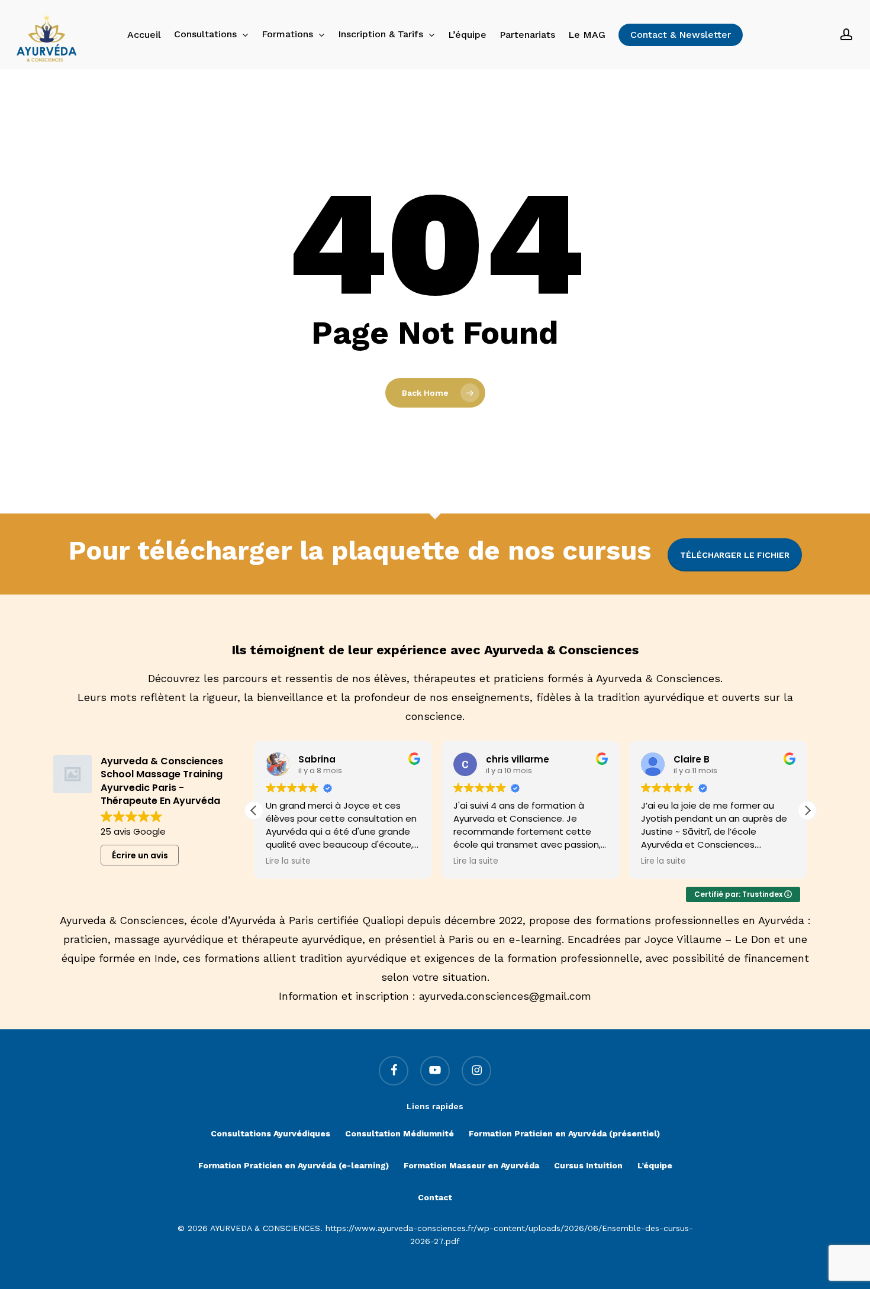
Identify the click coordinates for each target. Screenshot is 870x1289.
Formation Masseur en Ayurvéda (471, 1165)
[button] (807, 810)
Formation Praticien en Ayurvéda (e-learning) (293, 1165)
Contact (435, 1197)
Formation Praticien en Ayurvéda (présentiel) (564, 1133)
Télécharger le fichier (735, 555)
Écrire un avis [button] (140, 855)
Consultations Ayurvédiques (270, 1133)
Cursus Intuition (588, 1165)
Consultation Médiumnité (399, 1133)
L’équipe (654, 1165)
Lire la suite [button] (288, 861)
